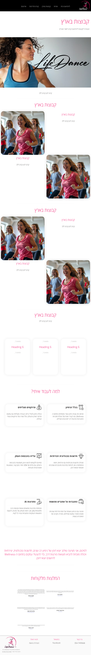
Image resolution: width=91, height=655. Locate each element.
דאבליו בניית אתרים (7, 652)
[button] (55, 5)
